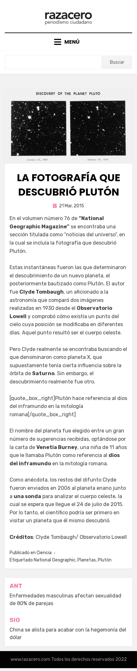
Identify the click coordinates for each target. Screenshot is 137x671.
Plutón (105, 560)
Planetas (86, 560)
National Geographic (55, 560)
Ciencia (44, 552)
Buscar (117, 62)
